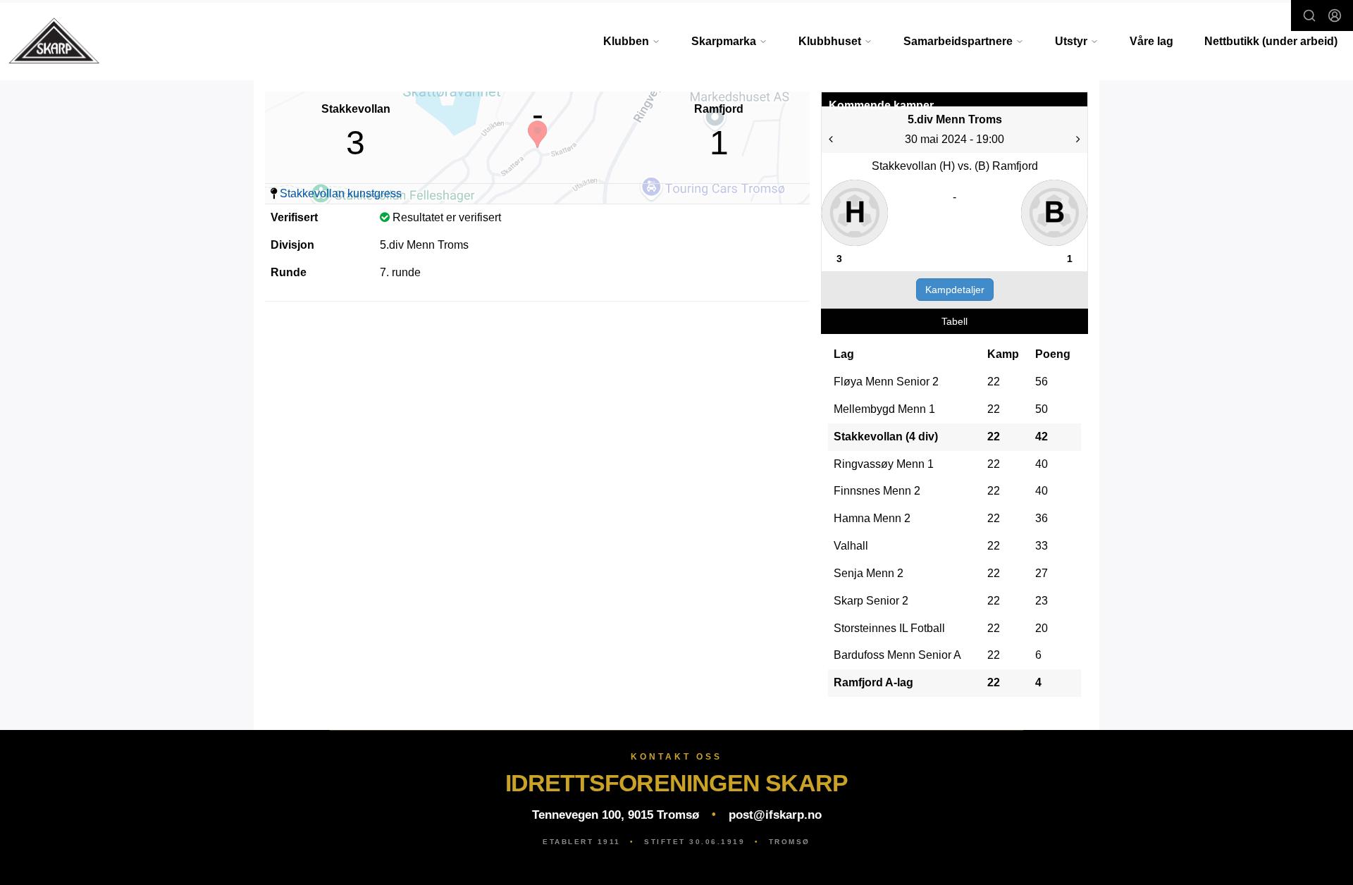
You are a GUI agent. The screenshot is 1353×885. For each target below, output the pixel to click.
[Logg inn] (1334, 15)
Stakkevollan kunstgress (341, 193)
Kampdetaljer (954, 289)
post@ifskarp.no (775, 815)
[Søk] (1309, 15)
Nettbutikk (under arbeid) (1270, 41)
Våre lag (1151, 41)
